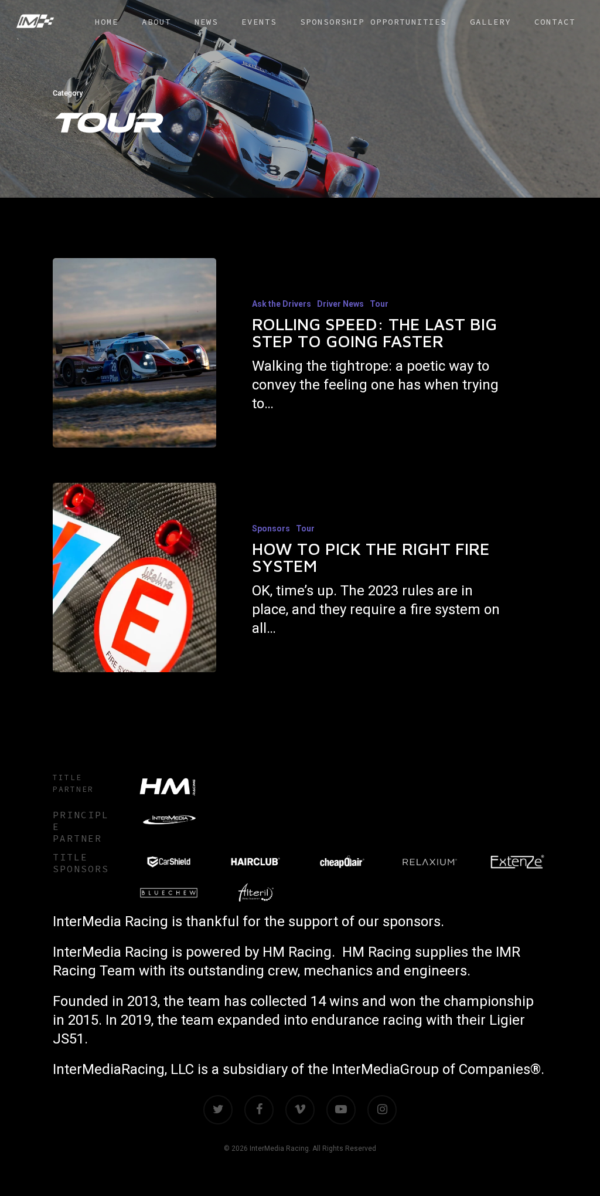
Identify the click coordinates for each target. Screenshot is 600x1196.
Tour (379, 304)
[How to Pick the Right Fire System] (134, 577)
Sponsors (271, 528)
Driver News (340, 304)
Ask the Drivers (281, 304)
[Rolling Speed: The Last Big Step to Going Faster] (134, 353)
